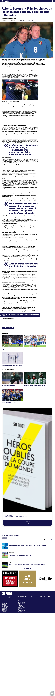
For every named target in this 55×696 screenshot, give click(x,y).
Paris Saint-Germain (21, 602)
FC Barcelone (20, 605)
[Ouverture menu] (2, 1)
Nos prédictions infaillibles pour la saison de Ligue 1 (11, 335)
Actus (28, 0)
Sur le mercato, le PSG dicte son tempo (9, 389)
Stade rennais (20, 608)
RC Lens (19, 604)
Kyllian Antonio (4, 608)
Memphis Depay (4, 609)
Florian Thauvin (4, 610)
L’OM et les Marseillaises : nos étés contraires (32, 335)
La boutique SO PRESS (20, 596)
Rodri (2, 602)
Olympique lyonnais (21, 603)
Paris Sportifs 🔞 (34, 0)
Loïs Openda (4, 604)
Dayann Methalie (4, 607)
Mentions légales (29, 596)
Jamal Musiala (4, 603)
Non (5, 537)
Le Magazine (43, 0)
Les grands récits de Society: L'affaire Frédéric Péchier (12, 352)
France (19, 609)
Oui (2, 537)
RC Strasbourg (20, 606)
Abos (39, 0)
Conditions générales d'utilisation (41, 596)
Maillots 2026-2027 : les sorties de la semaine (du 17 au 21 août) (34, 372)
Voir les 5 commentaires (7, 327)
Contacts (11, 596)
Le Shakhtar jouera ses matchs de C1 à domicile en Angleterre (13, 561)
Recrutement (15, 597)
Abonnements (5, 596)
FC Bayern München (21, 610)
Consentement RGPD (6, 597)
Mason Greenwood (5, 606)
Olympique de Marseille (22, 607)
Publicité (50, 596)
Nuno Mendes (4, 605)
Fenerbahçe (20, 611)
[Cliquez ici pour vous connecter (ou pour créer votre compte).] (52, 693)
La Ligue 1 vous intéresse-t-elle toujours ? (11, 535)
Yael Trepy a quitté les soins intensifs (9, 551)
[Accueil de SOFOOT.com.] (15, 1)
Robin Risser (4, 611)
